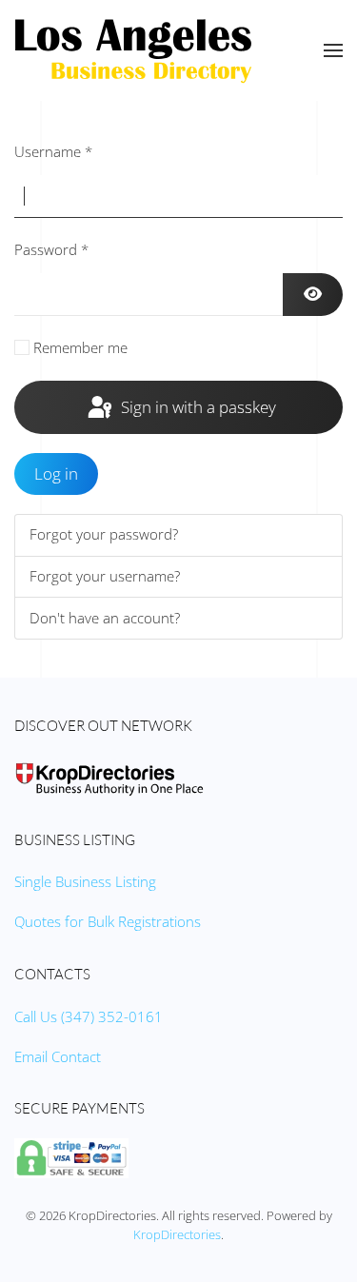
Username (53, 151)
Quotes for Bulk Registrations (107, 921)
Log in (56, 473)
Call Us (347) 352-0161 (88, 1016)
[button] (333, 50)
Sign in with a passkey (196, 407)
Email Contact (57, 1056)
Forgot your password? (104, 533)
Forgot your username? (105, 575)
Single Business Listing (85, 881)
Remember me (80, 347)
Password (51, 249)
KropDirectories (177, 1234)
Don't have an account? (105, 617)
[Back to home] (133, 50)
